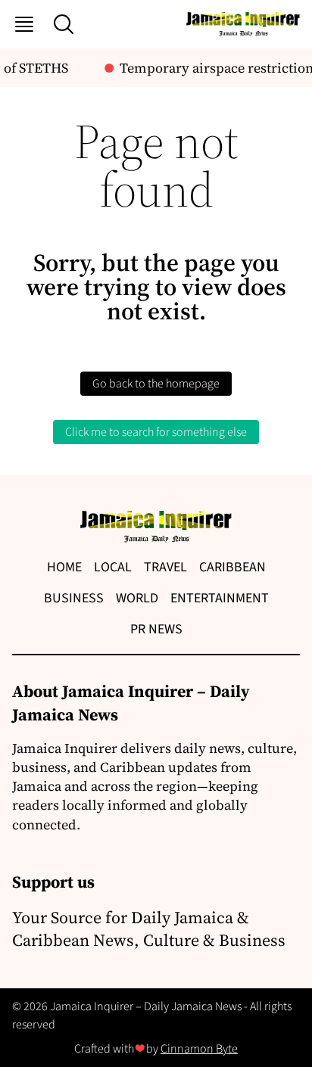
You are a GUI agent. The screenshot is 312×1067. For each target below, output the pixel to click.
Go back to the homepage (156, 383)
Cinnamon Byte (199, 1049)
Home (64, 567)
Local (113, 567)
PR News (156, 629)
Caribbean (232, 567)
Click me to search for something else (156, 432)
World (137, 598)
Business (74, 598)
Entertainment (219, 598)
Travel (165, 567)
